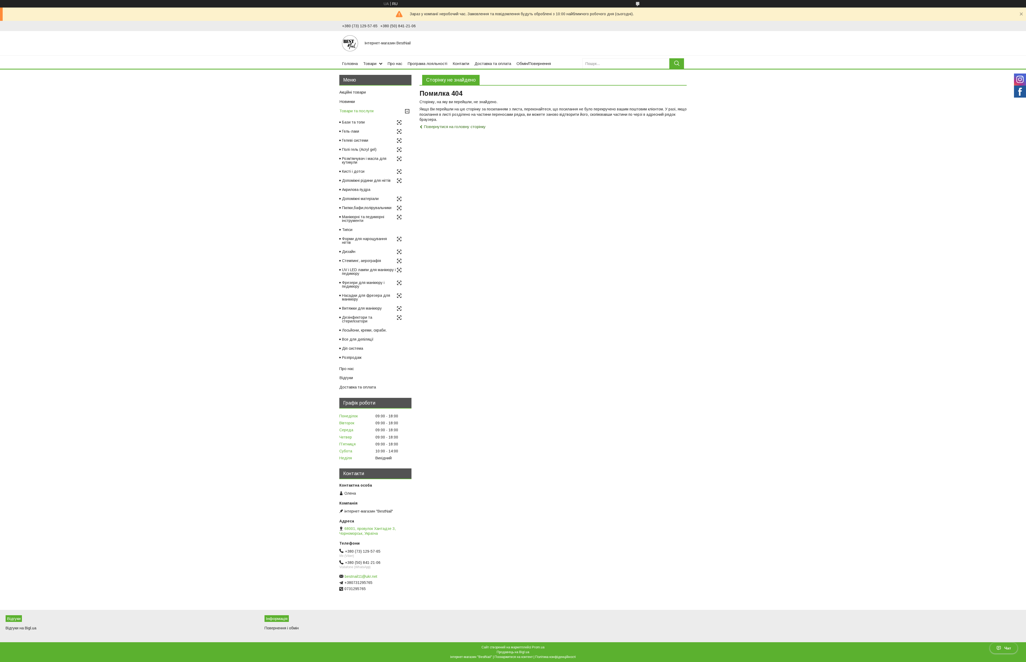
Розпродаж (352, 357)
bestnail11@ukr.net (361, 576)
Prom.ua (538, 647)
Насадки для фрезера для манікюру (366, 297)
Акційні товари (352, 92)
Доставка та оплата (493, 63)
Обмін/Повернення (533, 63)
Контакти (461, 63)
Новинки (347, 101)
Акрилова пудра (356, 189)
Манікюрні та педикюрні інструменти (363, 219)
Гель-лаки (350, 131)
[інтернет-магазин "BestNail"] (350, 43)
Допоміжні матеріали (360, 199)
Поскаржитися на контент (514, 657)
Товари (369, 63)
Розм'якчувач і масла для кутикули (364, 160)
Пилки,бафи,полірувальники (366, 208)
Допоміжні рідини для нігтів (366, 180)
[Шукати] (676, 63)
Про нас (395, 63)
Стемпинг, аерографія (361, 261)
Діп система (352, 348)
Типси (347, 230)
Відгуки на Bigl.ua (21, 628)
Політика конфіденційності (555, 657)
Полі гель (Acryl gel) (359, 149)
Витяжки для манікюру (362, 308)
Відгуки (346, 377)
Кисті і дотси (353, 171)
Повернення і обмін (282, 628)
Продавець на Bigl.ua (513, 652)
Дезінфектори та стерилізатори (357, 319)
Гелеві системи (355, 140)
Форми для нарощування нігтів (364, 241)
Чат (1007, 648)
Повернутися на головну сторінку (455, 126)
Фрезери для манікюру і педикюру (363, 284)
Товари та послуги (356, 111)
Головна (350, 63)
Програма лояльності (427, 63)
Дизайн (348, 251)
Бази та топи (353, 122)
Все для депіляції (358, 339)
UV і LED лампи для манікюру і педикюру (369, 272)
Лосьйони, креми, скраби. (364, 330)
